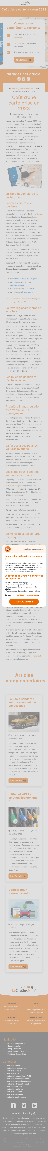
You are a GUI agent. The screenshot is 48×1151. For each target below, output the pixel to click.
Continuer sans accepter (33, 549)
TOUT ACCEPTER (24, 602)
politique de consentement (27, 595)
